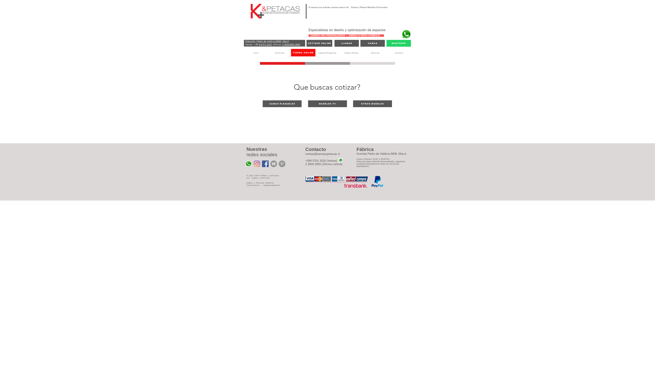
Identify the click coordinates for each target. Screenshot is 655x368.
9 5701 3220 (265, 44)
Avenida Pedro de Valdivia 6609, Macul (381, 153)
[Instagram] (257, 163)
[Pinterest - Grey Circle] (282, 163)
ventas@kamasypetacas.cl (322, 154)
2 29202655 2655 (291, 44)
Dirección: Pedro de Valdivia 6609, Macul (267, 41)
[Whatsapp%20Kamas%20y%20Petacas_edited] (248, 163)
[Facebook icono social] (265, 163)
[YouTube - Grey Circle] (273, 163)
